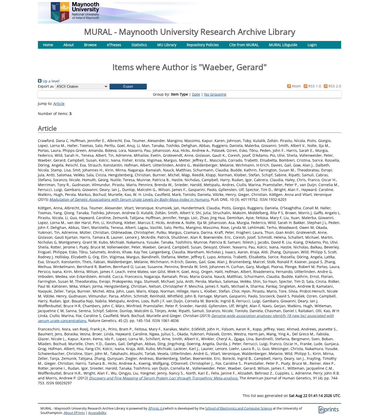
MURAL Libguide (283, 44)
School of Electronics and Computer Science (238, 408)
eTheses (114, 44)
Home (48, 44)
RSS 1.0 (314, 86)
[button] (128, 86)
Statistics (139, 44)
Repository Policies (203, 44)
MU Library (166, 44)
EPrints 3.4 (156, 408)
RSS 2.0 (334, 86)
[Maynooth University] (75, 21)
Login (312, 44)
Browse (90, 44)
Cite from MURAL (244, 44)
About (68, 44)
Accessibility (97, 413)
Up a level (51, 81)
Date (196, 94)
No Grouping (215, 94)
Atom (296, 86)
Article (58, 103)
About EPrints (74, 413)
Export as (46, 86)
